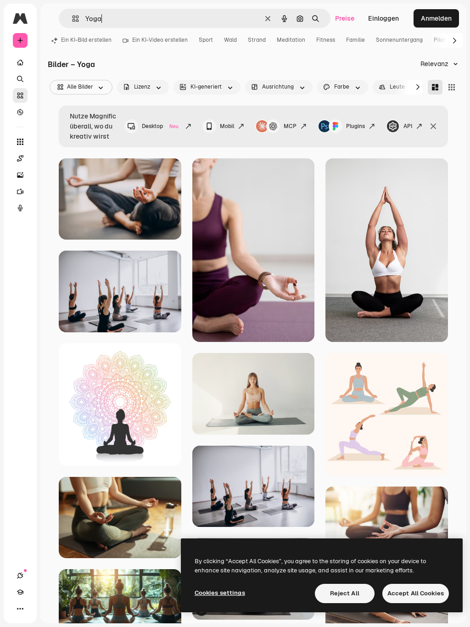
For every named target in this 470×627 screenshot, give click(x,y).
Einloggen (383, 18)
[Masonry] (435, 87)
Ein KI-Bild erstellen (86, 40)
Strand (257, 40)
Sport (206, 40)
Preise (344, 18)
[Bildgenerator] (20, 175)
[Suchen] (20, 79)
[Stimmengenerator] (20, 208)
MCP (290, 126)
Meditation (291, 40)
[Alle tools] (20, 141)
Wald (230, 40)
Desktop (160, 126)
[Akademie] (20, 592)
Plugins (355, 126)
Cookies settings (220, 593)
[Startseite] (20, 62)
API (407, 126)
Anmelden (436, 18)
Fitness (325, 40)
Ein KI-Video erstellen (160, 40)
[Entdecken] (20, 112)
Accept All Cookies (415, 593)
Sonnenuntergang (399, 40)
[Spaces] (20, 158)
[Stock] (20, 95)
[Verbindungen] (20, 575)
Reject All (344, 593)
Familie (355, 40)
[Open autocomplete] (71, 18)
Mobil (227, 126)
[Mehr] (20, 608)
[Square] (451, 87)
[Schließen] (433, 126)
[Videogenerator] (20, 191)
